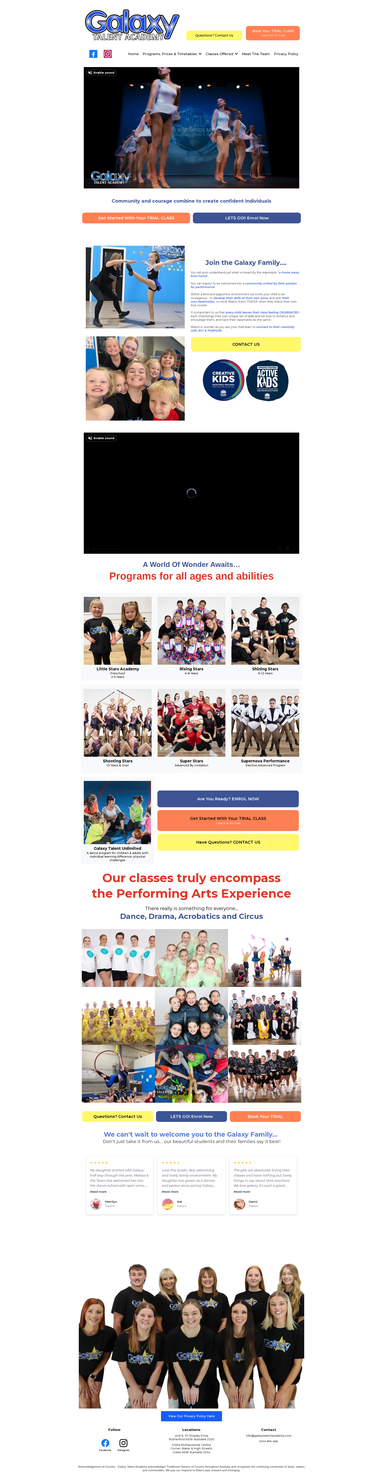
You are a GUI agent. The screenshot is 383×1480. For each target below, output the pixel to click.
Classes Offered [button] (220, 54)
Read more (98, 1192)
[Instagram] (108, 54)
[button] (200, 54)
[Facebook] (93, 54)
